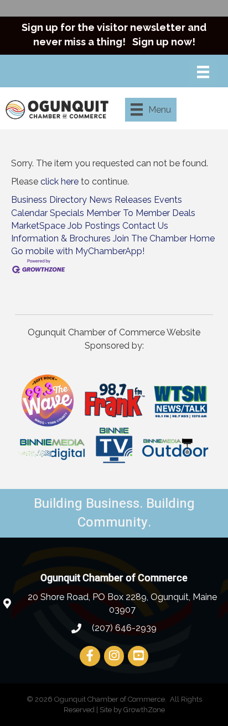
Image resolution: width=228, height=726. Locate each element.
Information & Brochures (61, 238)
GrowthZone (144, 710)
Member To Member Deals (140, 213)
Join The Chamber (150, 238)
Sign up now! (163, 42)
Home (202, 238)
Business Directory (49, 199)
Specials (67, 213)
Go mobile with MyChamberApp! (77, 251)
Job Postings (94, 225)
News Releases (120, 199)
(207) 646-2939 (123, 628)
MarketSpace (38, 225)
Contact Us (145, 225)
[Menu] (203, 71)
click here (59, 181)
